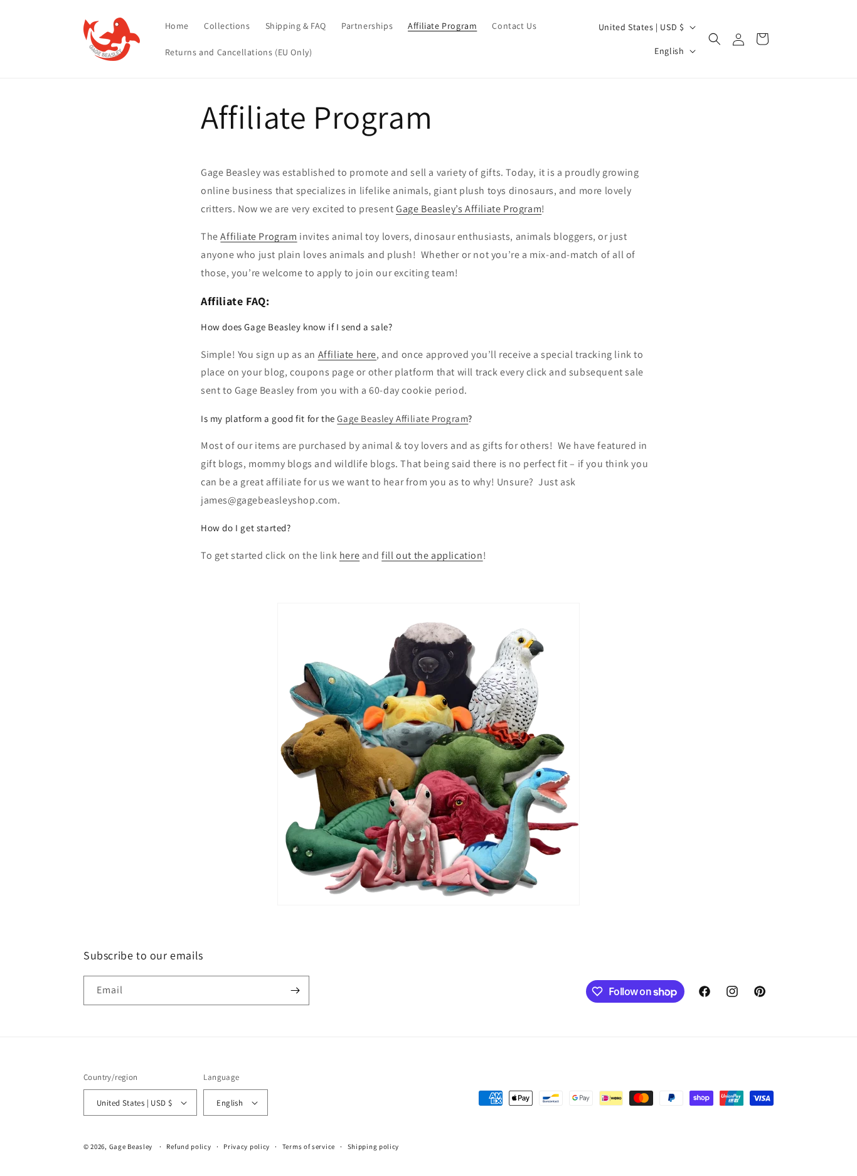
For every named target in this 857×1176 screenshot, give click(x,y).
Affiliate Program (258, 236)
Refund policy (188, 1146)
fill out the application (431, 555)
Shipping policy (374, 1146)
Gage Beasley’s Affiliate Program (468, 208)
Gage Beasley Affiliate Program (402, 418)
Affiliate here (347, 354)
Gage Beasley (130, 1146)
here (349, 555)
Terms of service (308, 1146)
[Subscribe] (295, 990)
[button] (714, 39)
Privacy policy (246, 1146)
